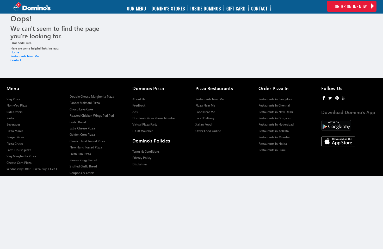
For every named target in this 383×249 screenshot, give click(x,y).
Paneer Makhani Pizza (85, 103)
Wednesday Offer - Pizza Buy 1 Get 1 (32, 169)
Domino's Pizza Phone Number (154, 118)
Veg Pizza (13, 99)
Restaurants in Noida (272, 144)
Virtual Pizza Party (144, 124)
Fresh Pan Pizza (80, 154)
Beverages (13, 124)
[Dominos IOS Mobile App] (348, 141)
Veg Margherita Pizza (21, 156)
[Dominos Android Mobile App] (348, 125)
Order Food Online (208, 131)
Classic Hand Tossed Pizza (87, 141)
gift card (236, 8)
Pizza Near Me (205, 105)
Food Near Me (205, 112)
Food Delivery (204, 118)
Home (14, 52)
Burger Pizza (15, 137)
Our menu (136, 8)
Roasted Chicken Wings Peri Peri (92, 115)
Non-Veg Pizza (17, 105)
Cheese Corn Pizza (19, 163)
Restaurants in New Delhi (275, 112)
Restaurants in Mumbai (274, 137)
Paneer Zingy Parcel (83, 160)
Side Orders (14, 112)
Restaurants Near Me (24, 56)
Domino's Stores (168, 8)
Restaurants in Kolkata (273, 131)
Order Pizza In (273, 88)
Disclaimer (139, 164)
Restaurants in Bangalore (275, 99)
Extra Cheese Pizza (82, 128)
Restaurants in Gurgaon (274, 118)
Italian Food (203, 124)
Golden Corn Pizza (82, 134)
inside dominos (205, 8)
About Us (138, 99)
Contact (259, 8)
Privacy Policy (141, 158)
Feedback (138, 105)
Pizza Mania (15, 131)
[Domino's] (37, 6)
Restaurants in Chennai (274, 105)
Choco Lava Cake (81, 109)
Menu (13, 88)
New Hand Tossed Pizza (86, 147)
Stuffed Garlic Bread (83, 166)
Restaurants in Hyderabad (276, 124)
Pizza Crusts (15, 144)
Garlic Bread (78, 122)
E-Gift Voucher (142, 131)
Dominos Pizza (148, 88)
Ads (135, 112)
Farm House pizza (19, 150)
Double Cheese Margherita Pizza (92, 96)
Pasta (10, 118)
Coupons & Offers (82, 173)
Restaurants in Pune (272, 150)
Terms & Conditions (145, 151)
